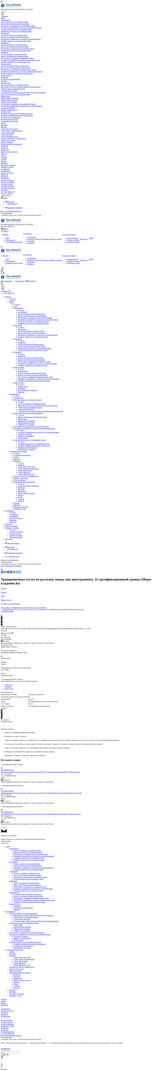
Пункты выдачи (6, 1020)
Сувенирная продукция (22, 455)
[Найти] (2, 14)
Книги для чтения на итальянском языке (32, 417)
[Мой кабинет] (2, 271)
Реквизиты (5, 1028)
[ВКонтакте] (2, 572)
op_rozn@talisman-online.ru (12, 211)
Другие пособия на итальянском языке (32, 404)
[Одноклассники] (5, 572)
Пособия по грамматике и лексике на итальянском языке (38, 432)
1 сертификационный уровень (12, 764)
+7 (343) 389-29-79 (8, 192)
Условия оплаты (7, 1022)
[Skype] (17, 572)
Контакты (4, 1014)
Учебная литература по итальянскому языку (34, 444)
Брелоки (21, 465)
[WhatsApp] (14, 572)
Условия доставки (7, 1024)
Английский (22, 312)
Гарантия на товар (7, 1026)
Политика (4, 1030)
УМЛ (15, 306)
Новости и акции (7, 1011)
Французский (23, 371)
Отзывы (8, 687)
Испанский (22, 329)
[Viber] (11, 572)
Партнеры (4, 1012)
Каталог (12, 300)
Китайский (22, 342)
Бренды (3, 1003)
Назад (13, 299)
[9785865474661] (7, 611)
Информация (5, 1016)
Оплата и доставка (16, 532)
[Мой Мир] (8, 572)
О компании (13, 514)
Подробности (6, 637)
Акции (3, 1001)
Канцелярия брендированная (28, 486)
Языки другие (23, 386)
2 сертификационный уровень (12, 785)
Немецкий (21, 356)
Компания (4, 1005)
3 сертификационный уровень (12, 806)
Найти (4, 1055)
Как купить (9, 689)
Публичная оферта (7, 1032)
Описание (8, 685)
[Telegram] (20, 572)
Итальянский (18, 398)
